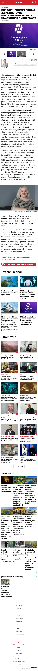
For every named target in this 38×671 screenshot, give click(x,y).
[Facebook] (20, 60)
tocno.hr (19, 664)
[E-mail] (29, 60)
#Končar (4, 259)
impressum (19, 653)
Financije (19, 608)
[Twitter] (23, 60)
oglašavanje (19, 656)
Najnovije (9, 337)
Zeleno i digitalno (19, 618)
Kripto (19, 612)
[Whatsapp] (32, 60)
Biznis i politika (19, 602)
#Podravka (12, 259)
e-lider (19, 647)
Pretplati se (19, 642)
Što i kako (19, 615)
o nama (19, 650)
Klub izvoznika (19, 631)
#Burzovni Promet (23, 258)
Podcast (19, 625)
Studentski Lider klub (19, 634)
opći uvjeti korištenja (19, 658)
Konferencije (19, 638)
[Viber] (35, 60)
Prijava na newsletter (19, 644)
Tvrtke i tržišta (19, 605)
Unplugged (19, 621)
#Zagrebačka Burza (8, 258)
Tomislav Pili (4, 67)
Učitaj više (19, 467)
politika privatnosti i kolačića (19, 661)
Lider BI (19, 628)
